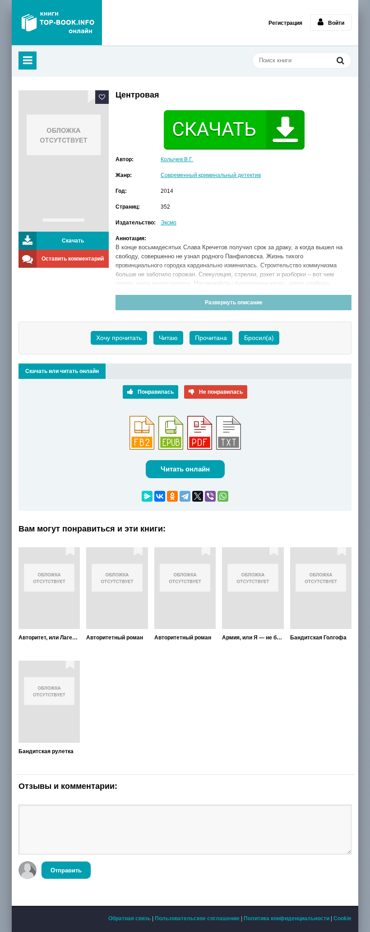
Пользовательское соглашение (197, 918)
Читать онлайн (185, 469)
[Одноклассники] (172, 496)
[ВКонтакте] (159, 496)
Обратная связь (129, 918)
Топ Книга (57, 22)
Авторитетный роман (114, 637)
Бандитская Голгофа (318, 637)
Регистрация (285, 23)
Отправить (66, 870)
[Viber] (210, 496)
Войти (336, 23)
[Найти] (340, 61)
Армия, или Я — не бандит (252, 637)
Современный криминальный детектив (211, 175)
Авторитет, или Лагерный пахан (49, 637)
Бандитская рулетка (46, 751)
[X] (197, 496)
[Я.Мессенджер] (147, 496)
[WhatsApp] (222, 496)
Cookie (342, 918)
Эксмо (168, 222)
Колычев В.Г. (177, 159)
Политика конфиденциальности (286, 918)
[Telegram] (185, 496)
